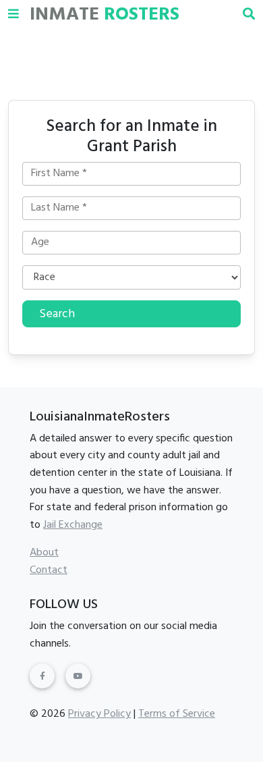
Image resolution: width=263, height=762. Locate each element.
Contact (48, 570)
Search (57, 314)
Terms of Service (176, 714)
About (44, 553)
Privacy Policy (99, 714)
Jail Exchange (73, 525)
